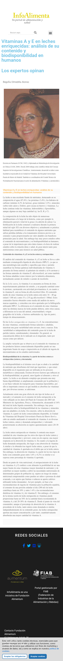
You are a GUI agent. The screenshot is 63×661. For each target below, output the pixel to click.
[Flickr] (34, 545)
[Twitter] (29, 545)
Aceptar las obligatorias (14, 656)
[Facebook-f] (24, 545)
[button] (50, 32)
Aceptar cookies (37, 656)
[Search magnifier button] (35, 32)
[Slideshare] (39, 545)
